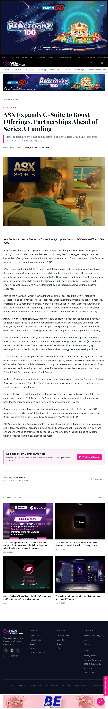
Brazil (7, 70)
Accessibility (89, 668)
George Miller (31, 147)
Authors (87, 640)
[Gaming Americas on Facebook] (5, 650)
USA (32, 648)
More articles (99, 479)
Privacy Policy (90, 656)
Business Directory (38, 652)
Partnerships (35, 640)
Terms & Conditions (92, 660)
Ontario (68, 70)
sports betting (55, 70)
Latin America (63, 635)
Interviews (34, 635)
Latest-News (30, 70)
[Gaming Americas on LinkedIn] (12, 650)
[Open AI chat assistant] (101, 702)
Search (87, 644)
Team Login (89, 672)
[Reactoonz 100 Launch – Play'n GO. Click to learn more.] (54, 27)
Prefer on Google (90, 457)
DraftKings (79, 70)
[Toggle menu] (102, 63)
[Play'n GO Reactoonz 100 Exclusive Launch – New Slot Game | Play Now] (54, 82)
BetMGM (17, 70)
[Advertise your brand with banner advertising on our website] (54, 701)
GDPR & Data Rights (92, 664)
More (100, 497)
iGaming (42, 70)
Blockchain (47, 147)
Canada (60, 640)
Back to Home (12, 99)
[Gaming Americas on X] (18, 650)
